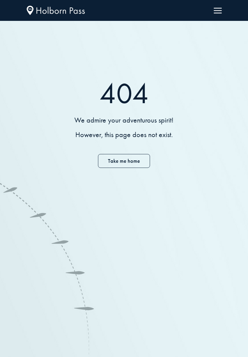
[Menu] (218, 10)
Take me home (124, 161)
